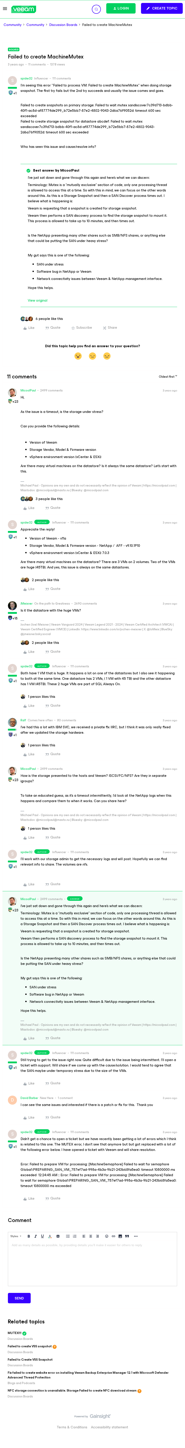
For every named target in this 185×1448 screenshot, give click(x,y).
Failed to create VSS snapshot (30, 1346)
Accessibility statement (109, 1427)
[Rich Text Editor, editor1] (92, 1263)
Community (13, 25)
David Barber (29, 1098)
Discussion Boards (63, 25)
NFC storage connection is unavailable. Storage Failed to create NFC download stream (72, 1390)
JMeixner (26, 603)
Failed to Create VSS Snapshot (30, 1359)
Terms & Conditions (72, 1427)
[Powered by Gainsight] (92, 1417)
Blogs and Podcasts (21, 1383)
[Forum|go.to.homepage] (23, 9)
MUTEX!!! (14, 1333)
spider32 (26, 78)
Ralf (23, 720)
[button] (5, 10)
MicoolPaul (28, 390)
